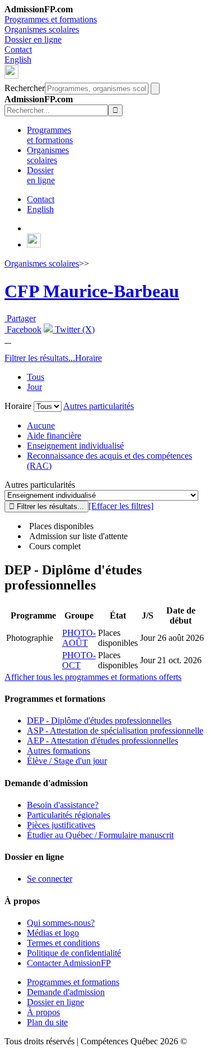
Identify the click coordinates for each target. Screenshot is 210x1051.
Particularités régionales (68, 815)
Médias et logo (53, 933)
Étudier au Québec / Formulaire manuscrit (100, 835)
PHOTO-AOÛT (79, 638)
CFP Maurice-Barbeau (91, 291)
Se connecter (49, 878)
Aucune (41, 425)
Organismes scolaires (41, 29)
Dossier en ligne (33, 39)
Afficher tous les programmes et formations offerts (92, 677)
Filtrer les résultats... (39, 358)
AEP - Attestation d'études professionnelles (102, 740)
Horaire (88, 358)
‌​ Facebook (22, 329)
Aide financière (54, 435)
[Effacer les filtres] (120, 506)
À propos (43, 1012)
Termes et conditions (63, 943)
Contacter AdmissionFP (69, 963)
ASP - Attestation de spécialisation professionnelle (115, 730)
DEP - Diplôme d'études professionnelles (99, 720)
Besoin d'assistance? (63, 805)
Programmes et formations (50, 19)
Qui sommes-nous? (61, 923)
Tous (35, 377)
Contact (18, 49)
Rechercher (24, 88)
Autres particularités (98, 406)
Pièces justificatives (61, 825)
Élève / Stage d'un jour (67, 760)
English (17, 59)
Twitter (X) (74, 329)
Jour (34, 387)
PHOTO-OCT (79, 660)
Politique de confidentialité (74, 953)
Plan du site (47, 1022)
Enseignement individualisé (75, 445)
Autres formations (58, 750)
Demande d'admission (66, 992)
